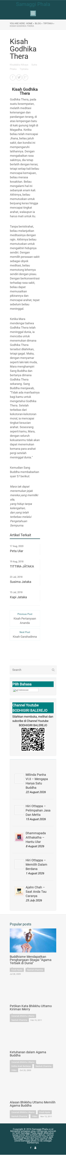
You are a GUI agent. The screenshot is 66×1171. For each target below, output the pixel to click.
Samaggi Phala (33, 4)
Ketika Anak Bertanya (21, 1066)
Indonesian (23, 690)
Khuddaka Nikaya (19, 64)
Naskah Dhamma (35, 970)
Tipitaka (24, 69)
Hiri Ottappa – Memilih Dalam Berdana (36, 864)
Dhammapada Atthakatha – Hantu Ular (36, 837)
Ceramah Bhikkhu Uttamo (22, 1016)
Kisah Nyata (16, 970)
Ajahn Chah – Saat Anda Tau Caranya (36, 891)
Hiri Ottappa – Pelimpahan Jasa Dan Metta (38, 810)
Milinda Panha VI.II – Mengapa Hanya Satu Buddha (37, 781)
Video (13, 1070)
